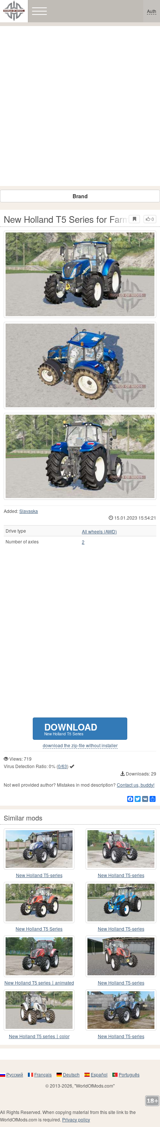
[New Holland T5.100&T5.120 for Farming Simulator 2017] (121, 849)
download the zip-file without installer (80, 745)
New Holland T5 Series (39, 928)
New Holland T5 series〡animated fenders (39, 982)
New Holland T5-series (39, 875)
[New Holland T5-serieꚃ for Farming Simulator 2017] (121, 902)
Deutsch (71, 1074)
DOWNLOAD (70, 728)
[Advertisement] (80, 106)
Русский (14, 1074)
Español (99, 1074)
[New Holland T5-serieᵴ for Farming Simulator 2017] (121, 956)
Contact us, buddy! (135, 784)
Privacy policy (76, 1119)
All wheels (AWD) (99, 531)
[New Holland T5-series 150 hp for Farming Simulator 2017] (121, 1010)
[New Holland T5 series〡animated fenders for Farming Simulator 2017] (39, 956)
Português (129, 1074)
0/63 (62, 766)
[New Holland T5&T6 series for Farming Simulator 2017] (39, 849)
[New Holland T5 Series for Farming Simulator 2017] (80, 274)
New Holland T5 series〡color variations (39, 1036)
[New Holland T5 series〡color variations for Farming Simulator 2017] (39, 1010)
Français (43, 1074)
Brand (80, 196)
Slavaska (28, 511)
